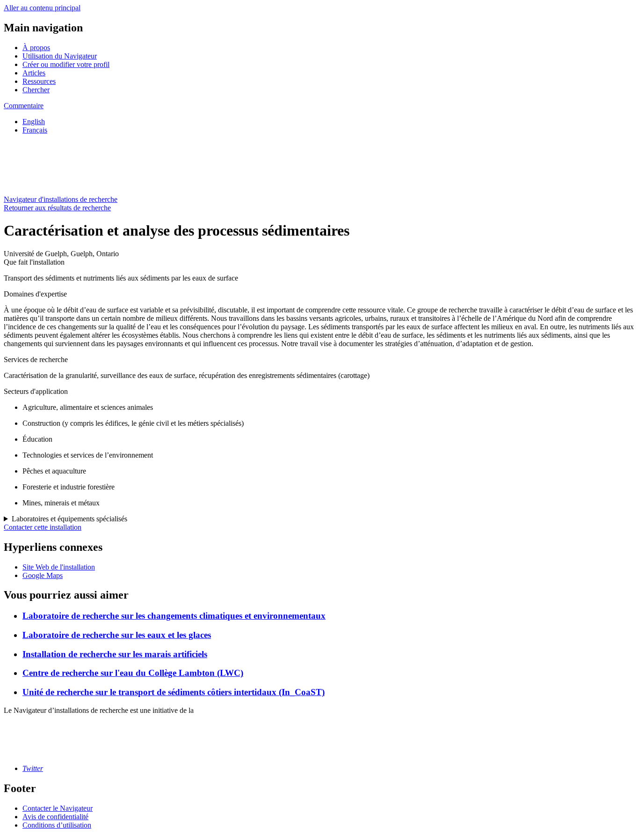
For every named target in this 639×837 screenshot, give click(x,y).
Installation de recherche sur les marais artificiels (114, 654)
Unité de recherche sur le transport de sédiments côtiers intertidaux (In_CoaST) (173, 692)
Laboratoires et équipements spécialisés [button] (69, 519)
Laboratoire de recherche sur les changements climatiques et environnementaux (174, 616)
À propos (36, 48)
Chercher (36, 90)
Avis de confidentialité (55, 817)
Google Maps (42, 575)
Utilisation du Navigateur (59, 56)
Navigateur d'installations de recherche (60, 199)
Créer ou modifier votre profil (65, 64)
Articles (33, 73)
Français (34, 130)
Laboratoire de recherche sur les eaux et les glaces (116, 635)
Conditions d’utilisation (56, 825)
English (33, 122)
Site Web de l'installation (58, 567)
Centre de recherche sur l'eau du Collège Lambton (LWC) (132, 673)
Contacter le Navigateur (57, 808)
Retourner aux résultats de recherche (57, 208)
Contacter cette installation (42, 527)
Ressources (39, 81)
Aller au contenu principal (42, 8)
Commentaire (24, 106)
